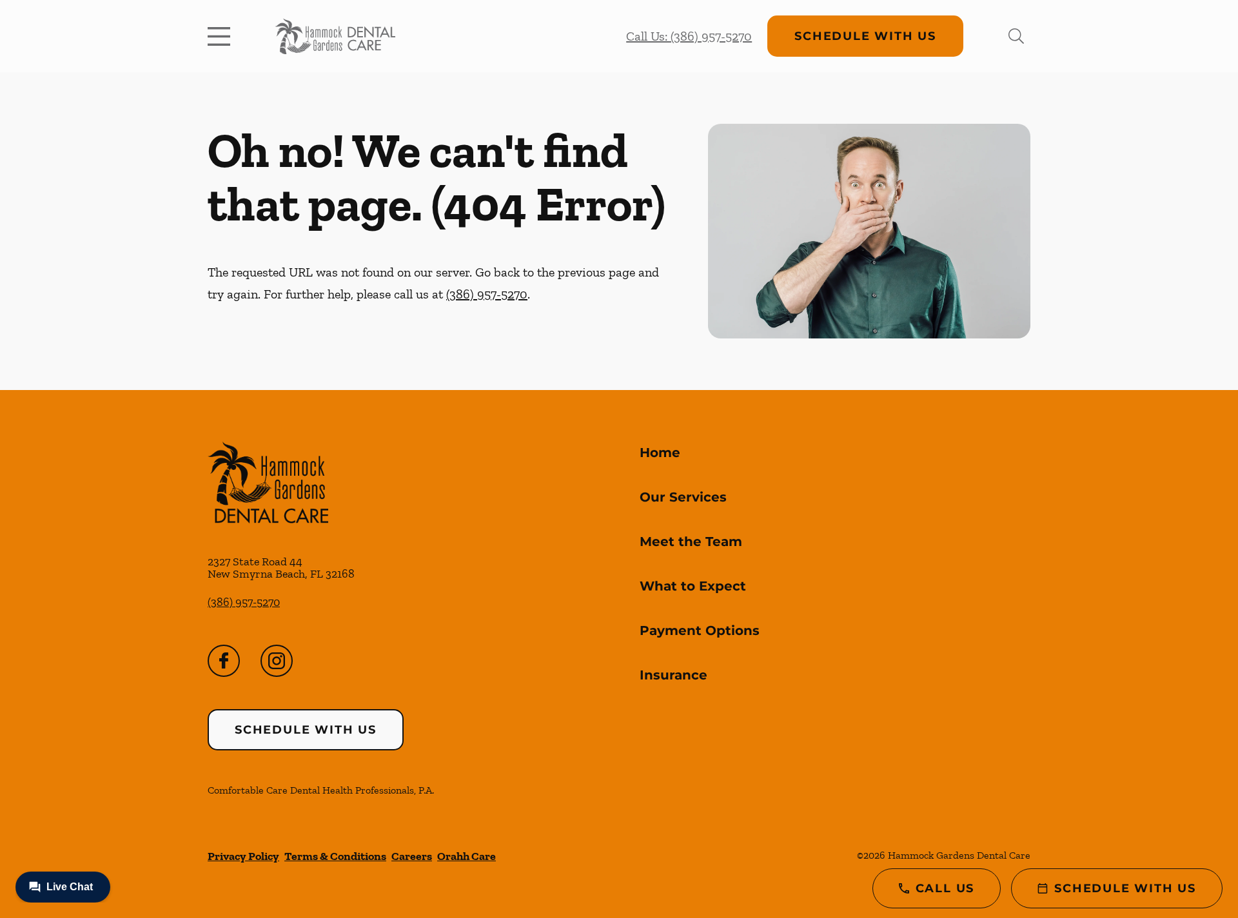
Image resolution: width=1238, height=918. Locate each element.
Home (660, 452)
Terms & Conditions (335, 856)
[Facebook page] (224, 661)
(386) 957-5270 (486, 294)
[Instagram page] (276, 661)
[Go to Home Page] (335, 36)
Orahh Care (466, 856)
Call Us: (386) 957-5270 (689, 36)
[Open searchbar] (1016, 36)
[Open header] (222, 36)
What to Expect (693, 586)
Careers (411, 856)
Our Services (683, 497)
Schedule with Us (865, 36)
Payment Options (700, 630)
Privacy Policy (243, 856)
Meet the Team (691, 541)
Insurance (673, 675)
